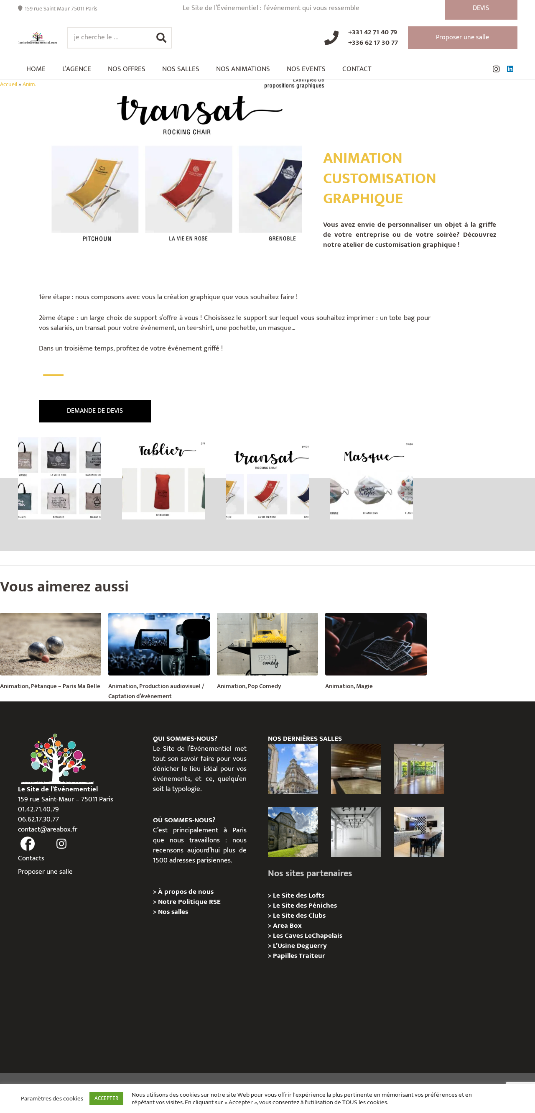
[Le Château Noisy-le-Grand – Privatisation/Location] (356, 769)
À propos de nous (186, 892)
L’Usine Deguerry (300, 946)
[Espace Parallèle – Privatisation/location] (356, 832)
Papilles (286, 956)
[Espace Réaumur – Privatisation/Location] (293, 769)
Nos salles (173, 912)
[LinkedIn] (510, 69)
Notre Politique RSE (189, 902)
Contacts (31, 858)
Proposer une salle (45, 872)
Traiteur (312, 956)
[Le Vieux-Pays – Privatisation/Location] (293, 832)
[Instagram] (496, 69)
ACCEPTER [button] (106, 1098)
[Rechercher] (161, 38)
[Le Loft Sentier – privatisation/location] (419, 832)
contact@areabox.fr (47, 829)
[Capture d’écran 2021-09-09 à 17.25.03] (267, 478)
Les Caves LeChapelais (307, 936)
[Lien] (38, 37)
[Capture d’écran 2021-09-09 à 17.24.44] (163, 478)
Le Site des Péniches (305, 905)
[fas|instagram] (61, 844)
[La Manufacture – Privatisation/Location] (419, 769)
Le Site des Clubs (299, 915)
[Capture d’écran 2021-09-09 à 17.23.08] (59, 478)
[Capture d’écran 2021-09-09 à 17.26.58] (371, 478)
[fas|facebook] (28, 844)
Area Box (287, 925)
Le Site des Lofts (298, 895)
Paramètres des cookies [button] (52, 1099)
